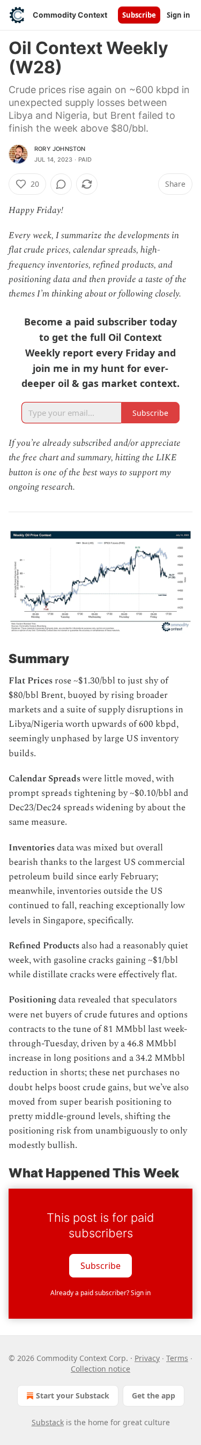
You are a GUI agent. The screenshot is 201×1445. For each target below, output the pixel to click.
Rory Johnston (60, 149)
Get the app (153, 1395)
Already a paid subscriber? (100, 1292)
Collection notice (100, 1369)
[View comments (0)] (61, 184)
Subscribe (139, 15)
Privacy (147, 1358)
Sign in (178, 15)
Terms (177, 1358)
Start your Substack (72, 1395)
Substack (48, 1422)
